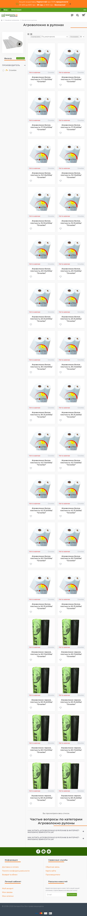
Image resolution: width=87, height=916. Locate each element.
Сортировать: (35, 36)
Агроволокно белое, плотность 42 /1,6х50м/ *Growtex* (71, 462)
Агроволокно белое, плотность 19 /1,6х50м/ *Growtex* (71, 175)
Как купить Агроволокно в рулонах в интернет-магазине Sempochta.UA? (54, 831)
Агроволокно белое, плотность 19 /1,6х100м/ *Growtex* (41, 175)
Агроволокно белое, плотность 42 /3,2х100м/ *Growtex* (41, 510)
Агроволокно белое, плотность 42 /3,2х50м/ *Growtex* (71, 510)
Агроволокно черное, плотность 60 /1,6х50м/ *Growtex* (71, 750)
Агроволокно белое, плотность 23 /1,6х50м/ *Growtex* (71, 271)
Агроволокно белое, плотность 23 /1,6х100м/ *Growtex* (41, 271)
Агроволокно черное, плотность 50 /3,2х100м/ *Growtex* (41, 702)
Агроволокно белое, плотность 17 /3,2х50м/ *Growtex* (71, 127)
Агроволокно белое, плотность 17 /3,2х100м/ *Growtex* (41, 127)
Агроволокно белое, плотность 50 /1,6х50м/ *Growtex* (71, 558)
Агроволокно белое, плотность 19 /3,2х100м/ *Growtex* (41, 223)
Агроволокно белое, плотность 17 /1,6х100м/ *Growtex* (41, 79)
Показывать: (74, 36)
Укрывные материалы (12, 20)
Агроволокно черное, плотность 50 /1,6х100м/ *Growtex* (41, 654)
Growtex (51, 72)
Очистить (21, 58)
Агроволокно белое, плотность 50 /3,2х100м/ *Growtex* (41, 606)
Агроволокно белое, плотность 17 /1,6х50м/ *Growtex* (71, 79)
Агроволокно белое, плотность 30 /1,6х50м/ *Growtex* (71, 367)
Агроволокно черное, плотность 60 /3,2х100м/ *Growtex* (41, 798)
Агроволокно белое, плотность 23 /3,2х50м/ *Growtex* (71, 319)
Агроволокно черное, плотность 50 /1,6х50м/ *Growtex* (71, 654)
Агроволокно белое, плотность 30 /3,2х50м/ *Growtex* (71, 414)
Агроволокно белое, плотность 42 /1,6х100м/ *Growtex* (41, 462)
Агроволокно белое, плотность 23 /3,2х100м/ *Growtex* (41, 319)
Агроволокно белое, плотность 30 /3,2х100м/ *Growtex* (41, 414)
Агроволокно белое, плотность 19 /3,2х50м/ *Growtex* (71, 223)
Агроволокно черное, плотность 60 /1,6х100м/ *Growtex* (41, 750)
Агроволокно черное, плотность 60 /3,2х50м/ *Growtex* (71, 798)
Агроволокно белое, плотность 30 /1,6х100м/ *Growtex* (41, 367)
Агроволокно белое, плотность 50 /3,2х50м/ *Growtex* (71, 606)
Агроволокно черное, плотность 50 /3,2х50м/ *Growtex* (71, 702)
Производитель (11, 65)
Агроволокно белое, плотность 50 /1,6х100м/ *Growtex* (41, 558)
